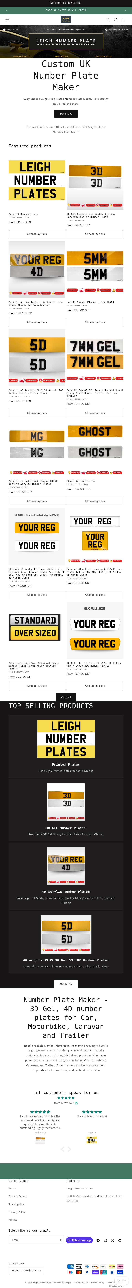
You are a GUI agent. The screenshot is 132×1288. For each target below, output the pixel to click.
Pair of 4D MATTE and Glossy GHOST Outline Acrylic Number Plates (33, 482)
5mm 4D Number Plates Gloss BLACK (90, 302)
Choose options (37, 233)
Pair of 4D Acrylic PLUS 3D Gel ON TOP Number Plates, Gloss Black (36, 391)
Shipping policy (116, 1286)
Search (12, 1188)
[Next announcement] (125, 10)
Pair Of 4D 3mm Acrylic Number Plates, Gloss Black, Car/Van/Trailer (36, 303)
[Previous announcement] (6, 10)
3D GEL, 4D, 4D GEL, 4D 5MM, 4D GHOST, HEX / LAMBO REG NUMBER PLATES (94, 664)
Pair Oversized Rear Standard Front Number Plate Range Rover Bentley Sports (34, 666)
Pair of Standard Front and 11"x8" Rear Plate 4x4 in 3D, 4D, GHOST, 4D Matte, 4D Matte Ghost (95, 572)
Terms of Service (18, 1196)
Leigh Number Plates (42, 1283)
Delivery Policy (17, 1212)
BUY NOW (66, 113)
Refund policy (16, 1204)
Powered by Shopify (62, 1283)
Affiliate (13, 1219)
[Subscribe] (60, 1240)
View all (66, 697)
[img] (66, 1098)
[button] (7, 19)
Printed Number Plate (23, 214)
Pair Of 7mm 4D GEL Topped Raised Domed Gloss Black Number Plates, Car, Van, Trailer (95, 393)
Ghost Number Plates (81, 481)
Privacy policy (97, 1283)
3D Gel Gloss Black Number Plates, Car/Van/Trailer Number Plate (91, 215)
